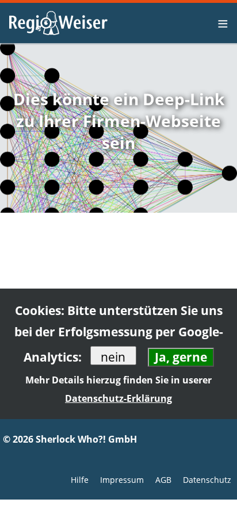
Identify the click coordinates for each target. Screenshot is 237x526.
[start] (57, 23)
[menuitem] (224, 22)
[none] (224, 23)
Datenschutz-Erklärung (118, 398)
